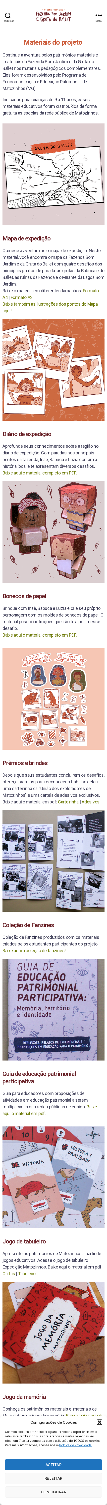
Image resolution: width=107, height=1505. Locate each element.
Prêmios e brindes (25, 763)
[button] (99, 1422)
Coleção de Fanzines (28, 925)
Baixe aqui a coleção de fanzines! (34, 950)
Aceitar (54, 1464)
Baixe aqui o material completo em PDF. (39, 472)
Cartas (9, 1273)
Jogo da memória (24, 1396)
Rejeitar (53, 1478)
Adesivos (91, 801)
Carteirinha (68, 801)
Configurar (53, 1492)
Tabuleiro (27, 1273)
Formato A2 (22, 297)
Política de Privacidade (75, 1445)
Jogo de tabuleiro (24, 1241)
